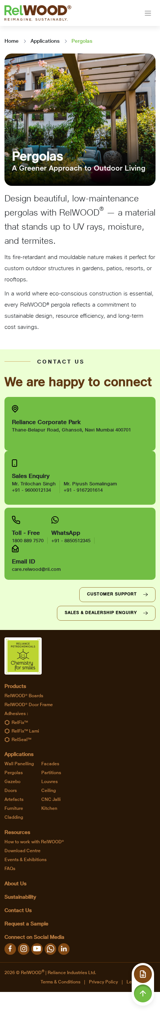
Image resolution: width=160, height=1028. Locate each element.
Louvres (49, 781)
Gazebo (12, 781)
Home (11, 41)
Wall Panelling (19, 763)
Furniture (13, 808)
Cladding (13, 817)
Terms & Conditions (60, 982)
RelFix (20, 722)
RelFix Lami (25, 731)
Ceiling (48, 790)
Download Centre (22, 850)
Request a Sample (26, 924)
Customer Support (112, 594)
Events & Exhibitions (25, 859)
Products (15, 686)
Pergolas (13, 772)
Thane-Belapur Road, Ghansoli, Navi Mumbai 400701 (71, 430)
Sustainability (20, 897)
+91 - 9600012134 (31, 490)
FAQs (9, 868)
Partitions (51, 772)
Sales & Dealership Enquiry (101, 612)
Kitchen (49, 808)
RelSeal (21, 739)
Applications (45, 41)
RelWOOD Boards (23, 695)
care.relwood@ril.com (36, 569)
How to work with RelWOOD (34, 841)
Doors (10, 790)
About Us (15, 883)
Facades (50, 763)
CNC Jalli (51, 799)
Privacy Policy (103, 982)
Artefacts (13, 799)
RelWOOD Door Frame (28, 704)
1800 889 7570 (28, 540)
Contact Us (18, 910)
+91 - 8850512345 (70, 540)
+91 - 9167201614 (83, 490)
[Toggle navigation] (148, 13)
